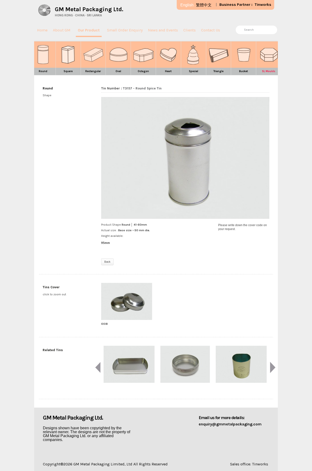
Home (42, 30)
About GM (61, 30)
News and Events (163, 30)
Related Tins (53, 350)
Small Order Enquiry (125, 30)
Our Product (89, 30)
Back (107, 261)
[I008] (126, 301)
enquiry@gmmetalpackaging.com (230, 424)
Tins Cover (51, 287)
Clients (189, 30)
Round (48, 88)
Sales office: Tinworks (249, 464)
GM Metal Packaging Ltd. (89, 9)
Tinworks (262, 4)
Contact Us (210, 30)
